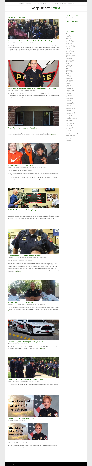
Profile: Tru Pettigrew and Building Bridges (22, 210)
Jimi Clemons (43, 167)
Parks (67, 81)
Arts (67, 33)
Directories (68, 93)
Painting (68, 40)
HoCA (67, 50)
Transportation (69, 53)
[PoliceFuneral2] (33, 367)
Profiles (30, 211)
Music (67, 38)
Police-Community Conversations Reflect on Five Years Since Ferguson (32, 41)
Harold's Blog (69, 113)
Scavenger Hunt (69, 122)
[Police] (33, 406)
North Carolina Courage (71, 133)
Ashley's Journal (69, 108)
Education (68, 58)
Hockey (68, 132)
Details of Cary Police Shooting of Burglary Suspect (25, 342)
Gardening (68, 70)
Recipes (68, 68)
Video (67, 140)
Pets (67, 83)
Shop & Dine (69, 123)
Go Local (68, 71)
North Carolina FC (70, 135)
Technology (68, 51)
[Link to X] (81, 1)
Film (67, 36)
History (67, 75)
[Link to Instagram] (85, 1)
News (25, 90)
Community (19, 42)
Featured (22, 42)
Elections (68, 102)
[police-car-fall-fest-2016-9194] (33, 330)
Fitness (67, 130)
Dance (67, 35)
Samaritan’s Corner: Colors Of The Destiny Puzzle (24, 256)
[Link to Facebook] (83, 1)
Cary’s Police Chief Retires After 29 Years (21, 418)
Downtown (68, 48)
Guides (67, 96)
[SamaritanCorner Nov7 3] (33, 153)
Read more (47, 50)
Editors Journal (69, 112)
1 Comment (16, 90)
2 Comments (18, 211)
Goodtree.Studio (30, 464)
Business (68, 45)
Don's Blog (68, 110)
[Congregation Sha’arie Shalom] (33, 116)
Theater (68, 43)
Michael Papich (32, 42)
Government (69, 103)
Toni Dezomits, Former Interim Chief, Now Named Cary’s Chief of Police (32, 89)
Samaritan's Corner (35, 167)
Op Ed (67, 117)
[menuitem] (21, 3)
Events (67, 61)
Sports (67, 125)
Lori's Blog (68, 115)
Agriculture (68, 56)
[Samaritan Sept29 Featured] (33, 241)
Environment (69, 60)
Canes (67, 128)
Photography (69, 41)
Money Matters (69, 78)
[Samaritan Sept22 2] (33, 290)
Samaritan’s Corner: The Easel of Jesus (21, 165)
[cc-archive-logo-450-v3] (46, 8)
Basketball (68, 127)
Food (67, 66)
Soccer (67, 138)
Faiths (17, 129)
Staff (29, 129)
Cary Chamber (69, 46)
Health (67, 73)
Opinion (26, 167)
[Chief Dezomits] (33, 73)
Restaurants (69, 90)
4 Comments (16, 381)
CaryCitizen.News (72, 21)
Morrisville (68, 98)
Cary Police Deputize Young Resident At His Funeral (25, 379)
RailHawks (68, 137)
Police (26, 42)
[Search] (73, 3)
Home (67, 76)
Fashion (68, 65)
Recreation (68, 88)
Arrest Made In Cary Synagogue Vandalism (22, 128)
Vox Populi (68, 120)
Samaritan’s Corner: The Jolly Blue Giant (21, 302)
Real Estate (68, 86)
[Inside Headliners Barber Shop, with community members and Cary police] (33, 29)
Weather (68, 91)
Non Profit (68, 80)
